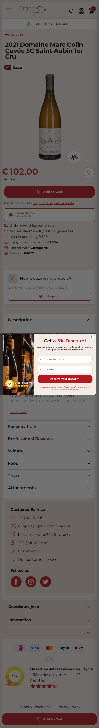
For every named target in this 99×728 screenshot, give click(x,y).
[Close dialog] (93, 336)
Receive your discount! (65, 379)
